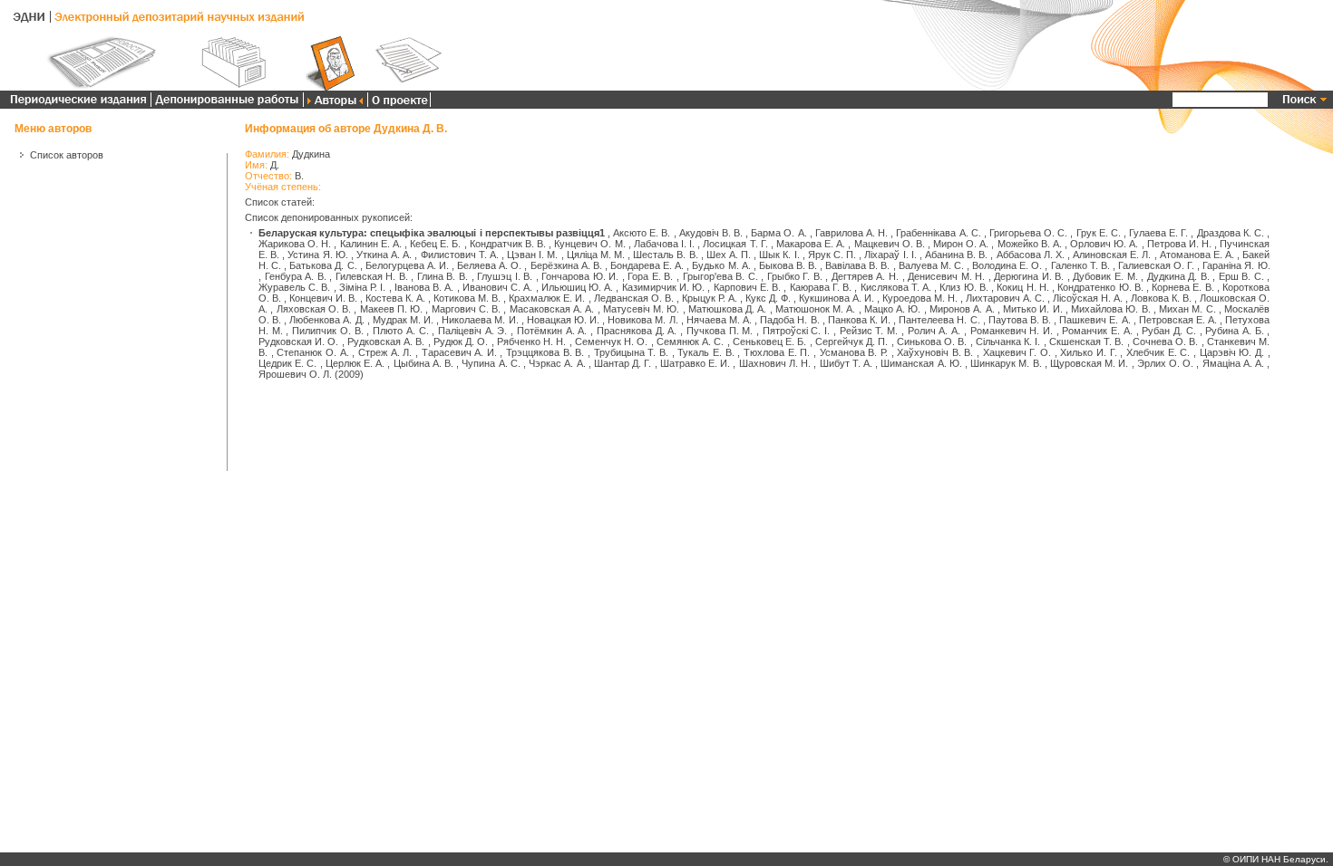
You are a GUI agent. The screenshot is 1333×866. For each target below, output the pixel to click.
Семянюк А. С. (691, 341)
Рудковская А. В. (386, 341)
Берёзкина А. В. (566, 265)
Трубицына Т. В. (631, 352)
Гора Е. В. (650, 276)
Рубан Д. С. (1168, 330)
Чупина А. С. (491, 363)
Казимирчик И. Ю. (663, 287)
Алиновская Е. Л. (1112, 254)
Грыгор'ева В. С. (720, 276)
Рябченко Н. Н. (532, 341)
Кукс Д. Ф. (768, 298)
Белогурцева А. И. (407, 265)
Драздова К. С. (1230, 232)
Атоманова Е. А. (1197, 254)
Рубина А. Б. (1234, 330)
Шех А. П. (728, 254)
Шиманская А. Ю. (921, 363)
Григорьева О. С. (1028, 232)
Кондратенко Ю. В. (1100, 287)
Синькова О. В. (932, 341)
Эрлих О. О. (1165, 363)
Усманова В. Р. (854, 352)
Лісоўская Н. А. (1088, 298)
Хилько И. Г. (1088, 352)
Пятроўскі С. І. (796, 330)
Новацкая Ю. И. (563, 319)
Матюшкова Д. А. (727, 308)
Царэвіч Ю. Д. (1232, 352)
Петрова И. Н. (1179, 243)
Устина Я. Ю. (317, 254)
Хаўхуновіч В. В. (935, 352)
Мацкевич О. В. (889, 243)
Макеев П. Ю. (391, 308)
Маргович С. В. (466, 308)
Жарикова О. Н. (294, 243)
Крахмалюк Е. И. (547, 298)
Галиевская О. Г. (1156, 265)
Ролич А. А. (934, 330)
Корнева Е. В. (1182, 287)
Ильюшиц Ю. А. (577, 287)
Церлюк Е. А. (355, 363)
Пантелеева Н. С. (939, 319)
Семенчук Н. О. (611, 341)
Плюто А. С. (400, 330)
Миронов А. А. (962, 308)
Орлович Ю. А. (1104, 243)
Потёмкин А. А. (552, 330)
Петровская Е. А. (1178, 319)
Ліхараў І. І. (890, 254)
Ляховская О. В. (314, 308)
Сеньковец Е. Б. (770, 341)
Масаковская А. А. (552, 308)
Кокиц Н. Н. (1022, 287)
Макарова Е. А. (810, 243)
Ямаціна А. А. (1233, 363)
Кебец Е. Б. (435, 243)
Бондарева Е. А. (647, 265)
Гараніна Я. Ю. (1236, 265)
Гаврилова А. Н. (851, 232)
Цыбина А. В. (423, 363)
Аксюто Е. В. (641, 232)
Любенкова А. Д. (326, 319)
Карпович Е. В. (747, 287)
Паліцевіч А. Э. (472, 330)
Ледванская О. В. (634, 298)
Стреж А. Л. (385, 352)
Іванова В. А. (423, 287)
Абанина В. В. (956, 254)
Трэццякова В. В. (545, 352)
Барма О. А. (778, 232)
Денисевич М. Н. (946, 276)
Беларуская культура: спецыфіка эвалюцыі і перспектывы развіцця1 (431, 232)
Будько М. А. (721, 265)
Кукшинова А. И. (836, 298)
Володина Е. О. (1007, 265)
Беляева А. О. (489, 265)
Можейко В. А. (1029, 243)
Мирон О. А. (960, 243)
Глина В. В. (442, 276)
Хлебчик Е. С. (1158, 352)
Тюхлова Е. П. (777, 352)
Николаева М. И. (480, 319)
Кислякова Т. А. (896, 287)
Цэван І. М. (532, 254)
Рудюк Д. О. (461, 341)
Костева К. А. (395, 298)
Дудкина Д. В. (1178, 276)
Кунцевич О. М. (589, 243)
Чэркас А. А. (557, 363)
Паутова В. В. (1019, 319)
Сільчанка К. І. (1008, 341)
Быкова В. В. (788, 265)
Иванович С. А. (497, 287)
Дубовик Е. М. (1105, 276)
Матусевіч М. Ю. (641, 308)
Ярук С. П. (832, 254)
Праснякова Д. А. (636, 330)
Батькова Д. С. (322, 265)
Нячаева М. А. (719, 319)
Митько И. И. (1033, 308)
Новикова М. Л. (642, 319)
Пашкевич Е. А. (1094, 319)
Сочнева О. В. (1166, 341)
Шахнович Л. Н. (775, 363)
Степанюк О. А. (312, 352)
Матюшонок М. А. (815, 308)
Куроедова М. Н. (920, 298)
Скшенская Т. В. (1086, 341)
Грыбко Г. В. (794, 276)
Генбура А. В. (295, 276)
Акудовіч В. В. (711, 232)
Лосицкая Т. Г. (735, 243)
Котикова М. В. (467, 298)
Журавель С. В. (294, 287)
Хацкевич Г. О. (1017, 352)
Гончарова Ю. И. (579, 276)
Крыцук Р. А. (709, 298)
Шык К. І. (779, 254)
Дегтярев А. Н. (865, 276)
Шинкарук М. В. (1005, 363)
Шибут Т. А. (846, 363)
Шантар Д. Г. (622, 363)
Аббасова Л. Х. (1031, 254)
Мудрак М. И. (403, 319)
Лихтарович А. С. (1005, 298)
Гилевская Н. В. (372, 276)
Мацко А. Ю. (892, 308)
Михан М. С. (1187, 308)
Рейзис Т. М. (869, 330)
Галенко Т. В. (1080, 265)
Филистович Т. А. (460, 254)
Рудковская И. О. (298, 341)
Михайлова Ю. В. (1111, 308)
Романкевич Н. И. (1011, 330)
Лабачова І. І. (664, 243)
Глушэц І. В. (504, 276)
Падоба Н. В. (789, 319)
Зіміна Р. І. (362, 287)
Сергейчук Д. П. (852, 341)
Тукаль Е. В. (705, 352)
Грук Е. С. (1098, 232)
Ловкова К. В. (1161, 298)
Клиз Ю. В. (963, 287)
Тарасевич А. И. (459, 352)
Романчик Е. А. (1097, 330)
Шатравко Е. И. (695, 363)
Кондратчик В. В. (508, 243)
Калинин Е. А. (371, 243)
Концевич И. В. (323, 298)
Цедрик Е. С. (287, 363)
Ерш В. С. (1241, 276)
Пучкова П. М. (719, 330)
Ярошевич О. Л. (295, 374)
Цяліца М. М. (596, 254)
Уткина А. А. (384, 254)
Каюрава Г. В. (820, 287)
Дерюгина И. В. (1029, 276)
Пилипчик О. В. (327, 330)
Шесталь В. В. (665, 254)
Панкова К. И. (859, 319)
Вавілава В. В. (857, 265)
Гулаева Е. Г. (1158, 232)
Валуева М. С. (931, 265)
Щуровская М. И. (1089, 363)
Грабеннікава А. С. (938, 232)
